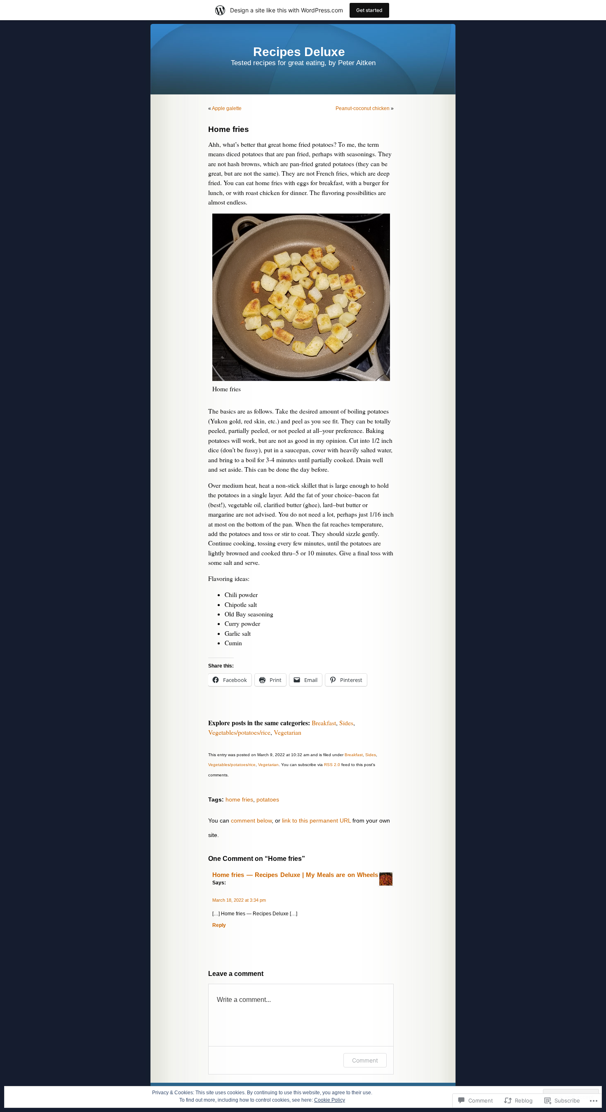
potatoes (267, 799)
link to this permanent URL (316, 820)
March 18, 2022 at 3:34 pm (239, 900)
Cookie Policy (329, 1100)
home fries (239, 799)
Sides (346, 723)
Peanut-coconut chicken (363, 108)
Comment (365, 1060)
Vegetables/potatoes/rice (239, 732)
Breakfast (324, 723)
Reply (219, 925)
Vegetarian (287, 732)
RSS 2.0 (332, 764)
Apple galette (227, 108)
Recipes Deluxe (299, 52)
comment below (251, 820)
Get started (369, 10)
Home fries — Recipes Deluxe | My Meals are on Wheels (295, 875)
